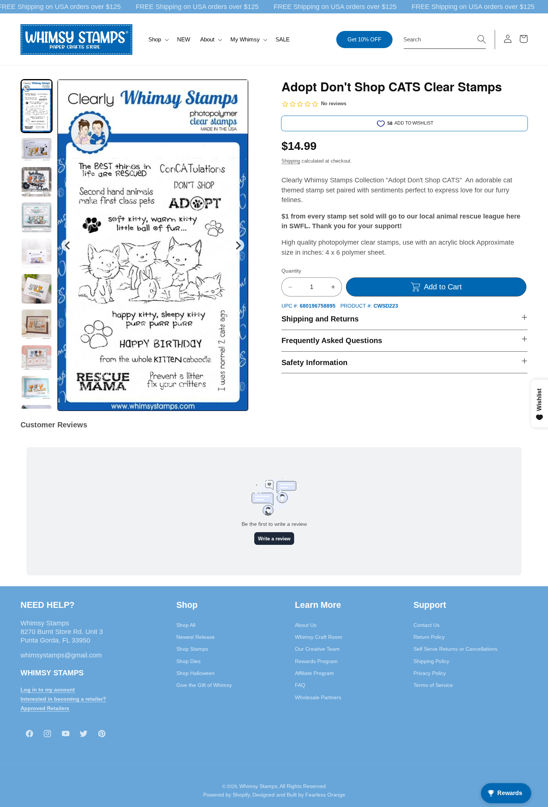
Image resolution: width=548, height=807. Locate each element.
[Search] (481, 39)
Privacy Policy (429, 673)
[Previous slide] (68, 245)
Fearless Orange (325, 795)
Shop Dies (188, 661)
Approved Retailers (45, 708)
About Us (305, 625)
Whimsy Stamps (258, 786)
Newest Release (195, 637)
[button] (158, 39)
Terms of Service (433, 685)
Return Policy (429, 637)
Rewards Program (316, 661)
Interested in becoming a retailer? (63, 698)
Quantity (291, 271)
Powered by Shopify (226, 795)
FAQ (300, 685)
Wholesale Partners (318, 697)
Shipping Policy (431, 661)
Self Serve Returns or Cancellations (455, 649)
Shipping (290, 161)
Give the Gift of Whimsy (204, 685)
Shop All (185, 625)
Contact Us (426, 625)
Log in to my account (48, 689)
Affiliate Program (314, 673)
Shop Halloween (195, 673)
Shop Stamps (192, 649)
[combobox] (445, 39)
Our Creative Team (317, 649)
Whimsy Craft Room (318, 637)
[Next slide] (238, 245)
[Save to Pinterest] (238, 89)
